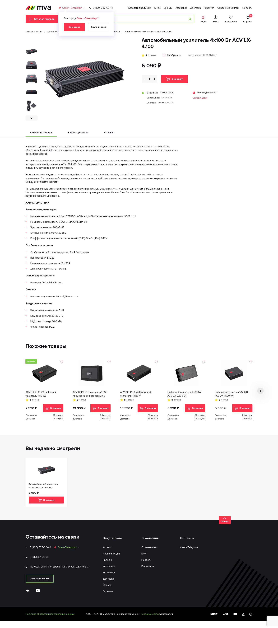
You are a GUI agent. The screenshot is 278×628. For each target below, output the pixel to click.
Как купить (109, 566)
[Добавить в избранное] (61, 362)
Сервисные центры (228, 7)
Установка (181, 7)
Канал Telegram (189, 547)
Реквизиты (147, 566)
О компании (150, 538)
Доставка (195, 7)
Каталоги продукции (139, 7)
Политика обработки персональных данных (50, 614)
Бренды (168, 7)
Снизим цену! (200, 97)
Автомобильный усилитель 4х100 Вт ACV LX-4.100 (43, 486)
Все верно (74, 27)
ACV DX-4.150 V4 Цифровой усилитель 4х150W (135, 394)
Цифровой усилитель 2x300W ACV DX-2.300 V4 (184, 394)
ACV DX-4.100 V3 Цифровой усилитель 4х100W (41, 394)
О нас (157, 7)
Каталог (107, 547)
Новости (146, 560)
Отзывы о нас (149, 547)
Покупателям (112, 538)
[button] (31, 39)
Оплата (107, 585)
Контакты (247, 7)
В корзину (177, 79)
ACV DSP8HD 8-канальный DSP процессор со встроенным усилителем (90, 394)
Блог (144, 553)
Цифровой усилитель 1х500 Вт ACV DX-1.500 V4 (232, 394)
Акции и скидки (111, 553)
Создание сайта (150, 614)
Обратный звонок (40, 578)
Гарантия (209, 7)
